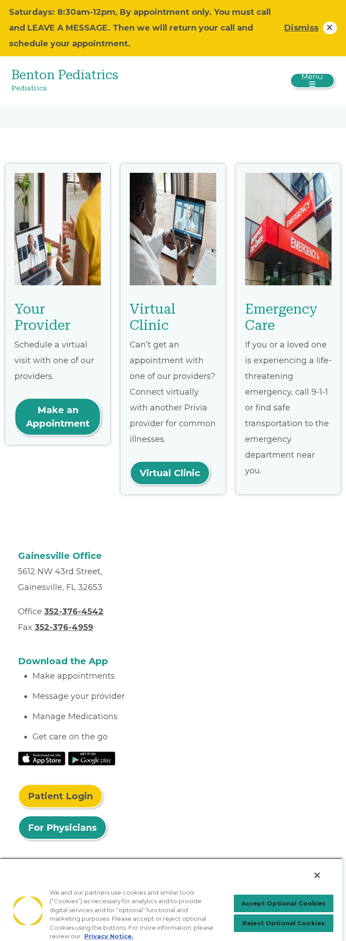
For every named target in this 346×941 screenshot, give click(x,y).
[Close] (317, 875)
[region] (171, 899)
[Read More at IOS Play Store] (41, 758)
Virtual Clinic (170, 473)
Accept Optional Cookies (283, 903)
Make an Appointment (58, 417)
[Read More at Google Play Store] (91, 758)
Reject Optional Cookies (283, 923)
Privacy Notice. (108, 936)
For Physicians (62, 827)
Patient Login (60, 796)
